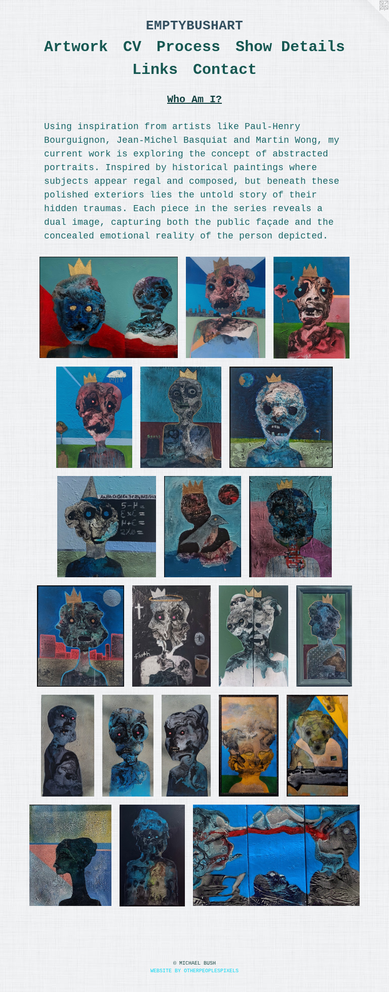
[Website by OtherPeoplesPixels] (368, 20)
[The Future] (186, 745)
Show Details (290, 47)
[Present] (127, 746)
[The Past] (68, 745)
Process (188, 47)
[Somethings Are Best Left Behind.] (180, 417)
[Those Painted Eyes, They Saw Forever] (152, 855)
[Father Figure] (171, 636)
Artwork (76, 47)
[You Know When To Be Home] (281, 417)
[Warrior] (70, 855)
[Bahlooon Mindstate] (248, 745)
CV (132, 47)
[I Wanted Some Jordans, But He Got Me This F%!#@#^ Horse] (317, 745)
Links (155, 69)
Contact (225, 69)
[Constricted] (290, 526)
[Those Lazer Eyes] (276, 855)
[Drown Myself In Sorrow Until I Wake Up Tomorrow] (94, 417)
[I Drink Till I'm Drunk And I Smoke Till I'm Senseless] (311, 308)
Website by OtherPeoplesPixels (194, 971)
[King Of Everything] (202, 526)
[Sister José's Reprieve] (106, 526)
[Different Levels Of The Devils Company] (225, 307)
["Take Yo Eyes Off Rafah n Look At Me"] (80, 636)
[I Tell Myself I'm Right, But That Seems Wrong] (253, 636)
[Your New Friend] (109, 307)
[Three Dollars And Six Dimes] (324, 636)
